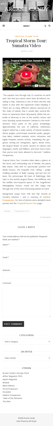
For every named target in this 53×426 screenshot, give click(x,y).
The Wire (7, 401)
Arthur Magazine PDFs (12, 376)
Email (6, 257)
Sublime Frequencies (12, 395)
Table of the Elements (12, 398)
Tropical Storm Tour (26, 36)
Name (6, 244)
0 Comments (45, 217)
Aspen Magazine (10, 379)
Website (6, 270)
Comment (7, 283)
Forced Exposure (10, 388)
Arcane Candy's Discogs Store (16, 373)
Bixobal (6, 382)
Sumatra (7, 211)
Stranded (7, 392)
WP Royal (32, 421)
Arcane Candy (27, 9)
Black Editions (9, 385)
